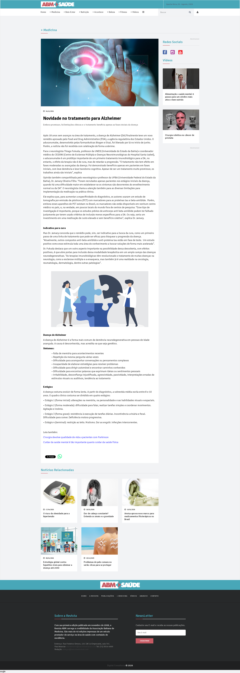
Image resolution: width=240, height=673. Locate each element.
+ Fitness (122, 12)
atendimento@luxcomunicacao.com (81, 646)
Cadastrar (144, 641)
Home (43, 12)
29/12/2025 (90, 558)
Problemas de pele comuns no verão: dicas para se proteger (98, 563)
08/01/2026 (49, 558)
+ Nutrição (84, 12)
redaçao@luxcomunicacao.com (75, 649)
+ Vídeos (135, 12)
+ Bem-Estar (69, 12)
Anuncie (144, 596)
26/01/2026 (90, 510)
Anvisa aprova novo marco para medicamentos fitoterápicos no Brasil (139, 516)
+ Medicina (55, 12)
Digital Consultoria (116, 665)
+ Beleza (111, 12)
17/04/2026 (49, 510)
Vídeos (133, 596)
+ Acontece (97, 12)
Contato (155, 596)
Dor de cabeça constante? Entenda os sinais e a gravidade (99, 515)
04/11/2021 (49, 111)
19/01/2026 (131, 510)
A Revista (94, 596)
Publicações (107, 596)
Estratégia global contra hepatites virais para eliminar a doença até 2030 (57, 565)
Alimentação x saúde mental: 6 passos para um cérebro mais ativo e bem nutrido (179, 97)
